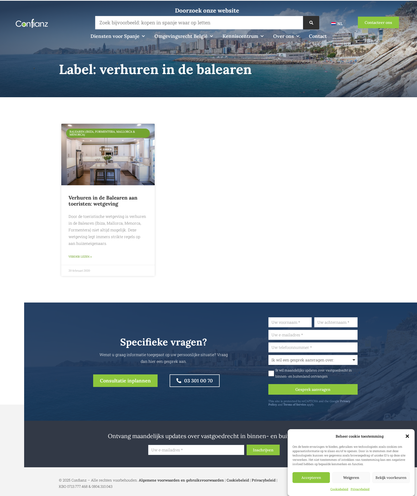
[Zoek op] (311, 22)
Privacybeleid (360, 489)
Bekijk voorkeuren (390, 477)
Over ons (283, 36)
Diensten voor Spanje (114, 36)
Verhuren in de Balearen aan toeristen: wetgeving (103, 200)
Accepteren (311, 477)
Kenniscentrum (240, 36)
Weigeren (351, 477)
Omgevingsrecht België (181, 36)
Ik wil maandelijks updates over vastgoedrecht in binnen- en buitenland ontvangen (313, 373)
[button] (407, 436)
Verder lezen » (80, 256)
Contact (318, 36)
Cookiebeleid (339, 489)
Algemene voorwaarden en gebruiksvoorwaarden (181, 480)
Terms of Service (294, 404)
